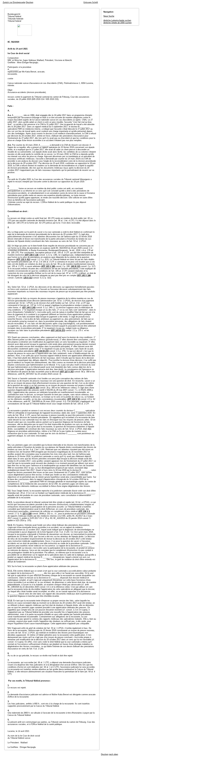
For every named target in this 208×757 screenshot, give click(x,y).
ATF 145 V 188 (48, 266)
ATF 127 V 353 (67, 371)
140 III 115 (75, 266)
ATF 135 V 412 (23, 259)
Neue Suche (108, 16)
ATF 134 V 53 (74, 399)
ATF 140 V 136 (31, 255)
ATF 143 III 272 (58, 330)
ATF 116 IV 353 (32, 388)
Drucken (29, 2)
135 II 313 (27, 278)
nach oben (113, 754)
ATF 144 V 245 (28, 307)
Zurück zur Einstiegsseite (14, 2)
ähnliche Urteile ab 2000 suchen (117, 23)
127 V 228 (27, 513)
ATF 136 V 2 (84, 511)
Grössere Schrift (90, 2)
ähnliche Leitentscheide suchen (117, 20)
